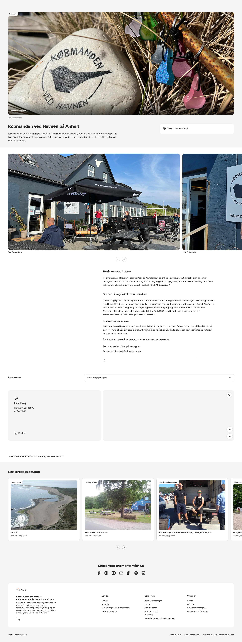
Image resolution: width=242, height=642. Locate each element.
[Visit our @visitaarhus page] (128, 573)
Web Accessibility (192, 635)
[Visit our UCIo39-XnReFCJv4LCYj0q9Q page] (113, 573)
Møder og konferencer (197, 611)
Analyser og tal (151, 611)
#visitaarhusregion (132, 351)
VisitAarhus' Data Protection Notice (218, 635)
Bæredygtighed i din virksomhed (159, 618)
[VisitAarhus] (24, 589)
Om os (105, 601)
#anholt (107, 351)
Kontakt (105, 604)
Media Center (150, 608)
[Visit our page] (106, 573)
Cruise (190, 601)
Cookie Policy (176, 635)
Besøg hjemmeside (176, 128)
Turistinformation (109, 611)
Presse (147, 604)
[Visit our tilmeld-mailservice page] (121, 573)
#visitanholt (117, 351)
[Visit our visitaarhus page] (99, 573)
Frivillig (190, 604)
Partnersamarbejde (153, 601)
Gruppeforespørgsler (196, 608)
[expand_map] (229, 395)
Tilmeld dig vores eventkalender (116, 608)
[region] (168, 415)
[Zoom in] (230, 429)
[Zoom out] (230, 436)
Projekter (148, 615)
